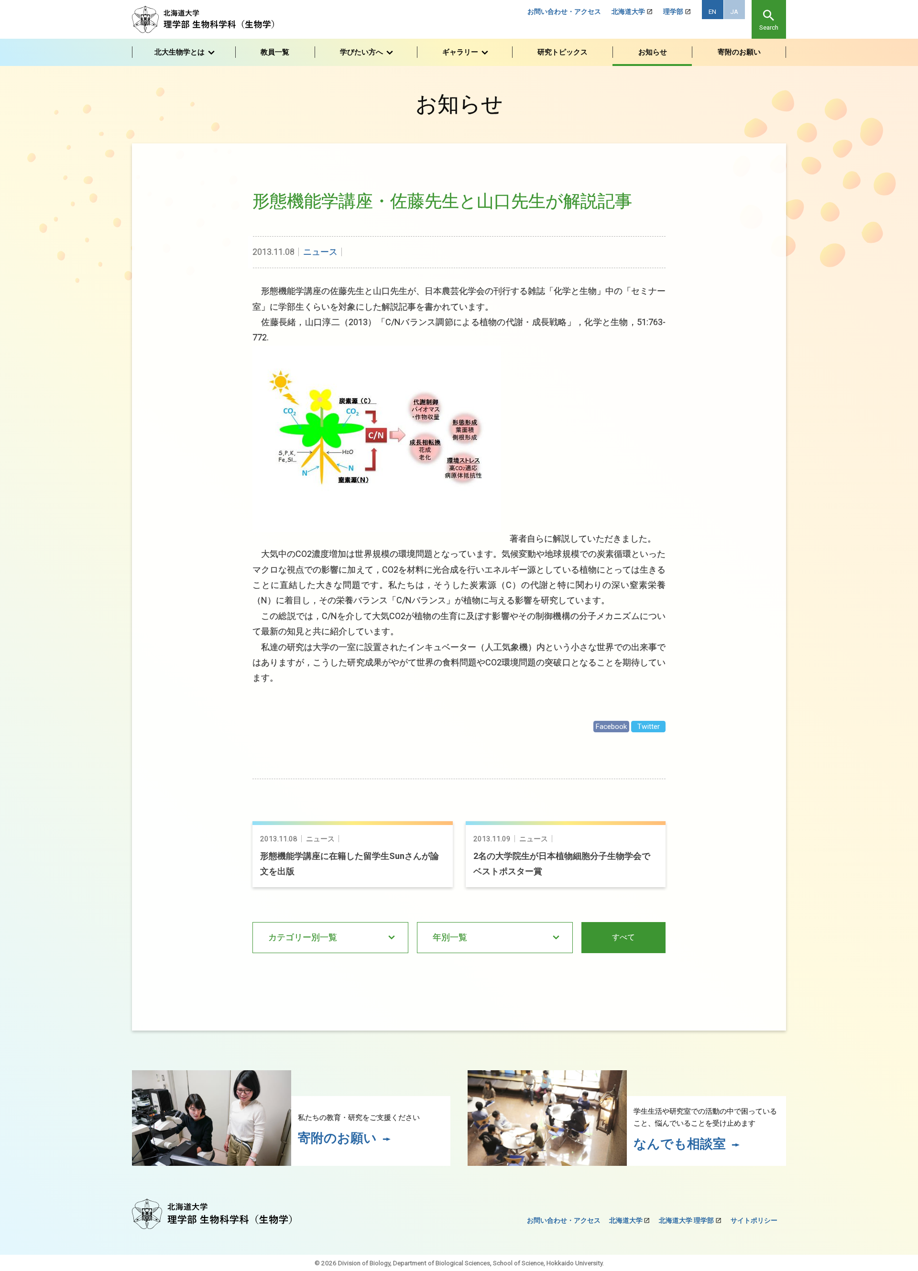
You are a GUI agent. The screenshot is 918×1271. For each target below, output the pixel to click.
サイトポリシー (754, 1220)
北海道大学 (628, 11)
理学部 (673, 11)
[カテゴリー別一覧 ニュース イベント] (330, 937)
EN (712, 11)
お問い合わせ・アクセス (564, 11)
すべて (623, 937)
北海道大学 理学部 (686, 1220)
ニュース (320, 252)
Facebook (611, 726)
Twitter (648, 726)
